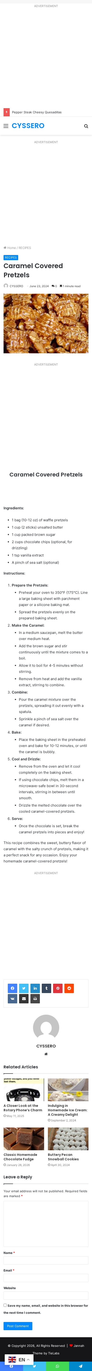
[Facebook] (12, 988)
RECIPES (25, 248)
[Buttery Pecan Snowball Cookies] (68, 1138)
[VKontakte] (12, 998)
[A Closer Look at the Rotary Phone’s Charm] (24, 1089)
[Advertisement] (46, 59)
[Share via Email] (24, 998)
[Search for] (86, 127)
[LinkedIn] (35, 988)
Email (9, 1270)
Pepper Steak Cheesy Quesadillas (37, 112)
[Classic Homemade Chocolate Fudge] (24, 1138)
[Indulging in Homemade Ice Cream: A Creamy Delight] (68, 1089)
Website (10, 1288)
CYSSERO (16, 286)
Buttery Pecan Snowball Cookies (63, 1157)
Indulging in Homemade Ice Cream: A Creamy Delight (68, 1110)
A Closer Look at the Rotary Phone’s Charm (23, 1107)
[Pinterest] (58, 988)
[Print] (35, 998)
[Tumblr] (46, 988)
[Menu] (6, 127)
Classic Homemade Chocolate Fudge (20, 1157)
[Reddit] (69, 988)
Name (9, 1253)
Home (11, 248)
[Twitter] (24, 988)
